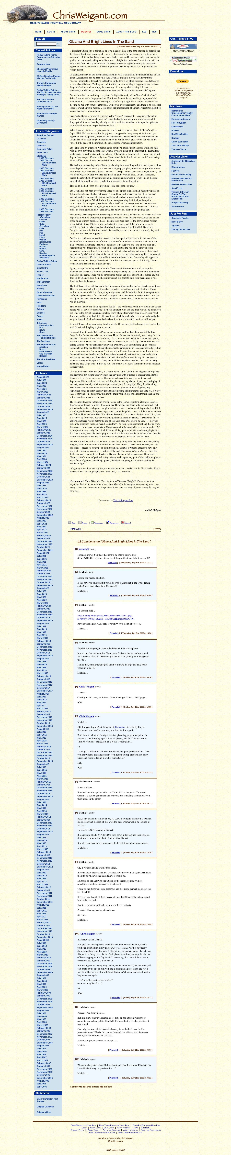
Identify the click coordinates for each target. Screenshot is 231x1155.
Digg (74, 523)
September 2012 (45, 867)
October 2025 (43, 406)
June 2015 (42, 770)
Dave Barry (177, 222)
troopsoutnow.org (179, 202)
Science (41, 313)
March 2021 (42, 568)
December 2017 (44, 682)
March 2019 (42, 638)
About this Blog (123, 1128)
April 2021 (42, 565)
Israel (42, 235)
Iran (41, 231)
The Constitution (45, 335)
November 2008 (44, 1002)
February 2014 (44, 817)
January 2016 (43, 749)
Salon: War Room (179, 142)
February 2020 (44, 606)
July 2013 (41, 837)
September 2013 (45, 831)
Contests (41, 146)
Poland (42, 246)
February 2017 (44, 711)
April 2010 (42, 952)
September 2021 (45, 550)
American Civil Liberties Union (183, 162)
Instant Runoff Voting (181, 174)
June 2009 (42, 981)
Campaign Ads (46, 325)
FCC (41, 327)
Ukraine (43, 253)
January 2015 (43, 785)
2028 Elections (46, 211)
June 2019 (42, 629)
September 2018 (45, 655)
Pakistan (43, 244)
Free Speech (45, 351)
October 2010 (43, 934)
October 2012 (43, 864)
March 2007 (42, 1060)
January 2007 (43, 1066)
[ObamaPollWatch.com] (183, 62)
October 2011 (43, 899)
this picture (119, 727)
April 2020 (42, 600)
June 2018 (42, 664)
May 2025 (41, 421)
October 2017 (43, 688)
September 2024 (45, 444)
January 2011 (43, 925)
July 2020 (41, 591)
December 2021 (44, 541)
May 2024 (41, 456)
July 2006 (41, 1084)
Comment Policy (77, 1130)
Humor (40, 275)
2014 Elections (46, 178)
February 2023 (44, 500)
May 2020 (41, 597)
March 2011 (42, 919)
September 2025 (45, 409)
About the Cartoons (111, 1130)
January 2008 (43, 1031)
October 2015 (43, 758)
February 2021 (44, 571)
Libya (42, 237)
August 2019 (43, 623)
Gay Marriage (45, 354)
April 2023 (42, 494)
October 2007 (43, 1040)
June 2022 (42, 524)
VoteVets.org (177, 206)
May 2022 (41, 527)
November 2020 (44, 579)
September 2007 (45, 1043)
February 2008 (44, 1028)
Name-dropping (44, 292)
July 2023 (41, 485)
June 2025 (42, 418)
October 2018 (43, 653)
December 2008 (44, 999)
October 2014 (43, 793)
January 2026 (43, 398)
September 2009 (45, 972)
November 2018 (44, 650)
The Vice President (46, 359)
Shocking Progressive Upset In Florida (47, 70)
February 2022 (44, 535)
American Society (45, 135)
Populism (41, 306)
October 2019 (43, 617)
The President (43, 341)
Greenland (44, 226)
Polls (39, 302)
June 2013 (42, 840)
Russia (42, 249)
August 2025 (43, 412)
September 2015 (45, 761)
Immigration (42, 278)
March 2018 (42, 673)
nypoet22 (84, 549)
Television (42, 323)
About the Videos (130, 1130)
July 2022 (41, 521)
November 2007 (44, 1037)
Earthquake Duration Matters (47, 114)
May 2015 (41, 773)
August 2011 (43, 905)
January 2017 (43, 714)
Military (40, 288)
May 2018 (41, 667)
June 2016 (42, 735)
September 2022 (45, 515)
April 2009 (42, 987)
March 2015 (42, 779)
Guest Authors (44, 264)
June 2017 (42, 699)
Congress (41, 142)
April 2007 (42, 1057)
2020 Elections (46, 191)
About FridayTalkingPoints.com (102, 1132)
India (41, 228)
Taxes (40, 319)
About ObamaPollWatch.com (130, 1132)
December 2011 (44, 893)
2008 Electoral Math (49, 164)
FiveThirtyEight (178, 123)
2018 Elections (46, 189)
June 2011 (42, 911)
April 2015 (42, 776)
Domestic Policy (45, 149)
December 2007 (44, 1034)
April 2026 (42, 389)
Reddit (85, 523)
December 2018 (44, 647)
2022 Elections (46, 199)
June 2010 (42, 946)
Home (38, 32)
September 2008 (45, 1007)
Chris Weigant (86, 686)
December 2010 (44, 928)
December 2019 (44, 612)
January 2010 (43, 961)
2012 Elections (46, 171)
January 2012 (43, 890)
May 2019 (41, 632)
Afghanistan (45, 217)
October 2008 (43, 1004)
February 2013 (44, 852)
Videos (40, 363)
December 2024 (44, 436)
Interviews (42, 285)
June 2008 (42, 1016)
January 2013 (43, 855)
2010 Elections (46, 168)
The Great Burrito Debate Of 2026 (45, 100)
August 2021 (43, 553)
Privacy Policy (93, 1130)
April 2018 (42, 670)
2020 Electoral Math (49, 194)
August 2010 (43, 940)
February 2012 (44, 887)
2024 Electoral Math (49, 204)
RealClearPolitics (179, 134)
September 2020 (45, 585)
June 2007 (42, 1051)
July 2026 (41, 380)
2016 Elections (46, 181)
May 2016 (41, 738)
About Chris (68, 32)
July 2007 (41, 1048)
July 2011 (41, 908)
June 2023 (42, 488)
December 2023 (44, 471)
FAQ (144, 32)
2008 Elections (46, 160)
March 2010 (42, 955)
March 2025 (42, 427)
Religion (43, 356)
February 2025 (44, 430)
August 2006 (43, 1081)
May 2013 (41, 843)
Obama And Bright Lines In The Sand (101, 41)
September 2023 (45, 480)
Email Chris (104, 32)
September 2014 (45, 796)
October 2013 (43, 829)
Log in (51, 32)
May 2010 (41, 949)
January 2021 (43, 573)
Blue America (178, 167)
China (42, 221)
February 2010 (44, 958)
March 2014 (42, 814)
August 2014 (43, 799)
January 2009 (43, 996)
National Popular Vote (181, 184)
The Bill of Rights (47, 338)
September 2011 (45, 902)
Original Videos (44, 1112)
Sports (40, 316)
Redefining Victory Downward (46, 121)
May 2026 (41, 386)
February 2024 (44, 465)
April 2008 (42, 1022)
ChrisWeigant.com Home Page (83, 1125)
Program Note (43, 64)
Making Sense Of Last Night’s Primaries (47, 107)
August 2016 (43, 729)
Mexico (42, 240)
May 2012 (41, 878)
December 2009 (44, 963)
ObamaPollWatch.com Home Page (146, 1125)
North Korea (45, 242)
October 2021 (43, 547)
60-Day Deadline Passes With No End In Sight (49, 77)
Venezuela (44, 258)
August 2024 (43, 447)
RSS (154, 32)
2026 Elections (46, 209)
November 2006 (44, 1072)
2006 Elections (46, 158)
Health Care (42, 271)
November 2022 (44, 509)
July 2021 (41, 556)
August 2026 (43, 377)
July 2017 (41, 697)
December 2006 (44, 1069)
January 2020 (43, 609)
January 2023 (43, 503)
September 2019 (45, 620)
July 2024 (41, 450)
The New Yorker (179, 149)
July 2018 (41, 661)
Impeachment (43, 282)
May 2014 (41, 808)
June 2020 (42, 594)
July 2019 (41, 626)
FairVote (175, 171)
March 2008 (42, 1025)
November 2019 (44, 615)
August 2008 (43, 1010)
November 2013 (44, 826)
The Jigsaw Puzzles (180, 229)
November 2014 (44, 791)
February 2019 (44, 641)
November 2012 (44, 861)
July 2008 (41, 1013)
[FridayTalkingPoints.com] (183, 49)
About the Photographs (151, 1130)
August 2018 (43, 659)
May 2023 (41, 491)
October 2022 (43, 512)
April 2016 (42, 741)
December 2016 (44, 717)
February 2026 (44, 395)
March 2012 (42, 884)
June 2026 (42, 383)
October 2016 (43, 723)
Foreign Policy (44, 215)
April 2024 (42, 459)
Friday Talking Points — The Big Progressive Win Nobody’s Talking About (49, 92)
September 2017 (45, 691)
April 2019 (42, 635)
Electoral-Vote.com (180, 119)
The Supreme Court (46, 344)
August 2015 (43, 764)
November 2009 (44, 966)
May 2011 (41, 914)
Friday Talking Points (47, 261)
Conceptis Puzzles (180, 218)
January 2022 (43, 538)
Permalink (76, 529)
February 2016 (44, 747)
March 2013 (42, 849)
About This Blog (126, 32)
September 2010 (45, 937)
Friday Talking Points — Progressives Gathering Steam (48, 57)
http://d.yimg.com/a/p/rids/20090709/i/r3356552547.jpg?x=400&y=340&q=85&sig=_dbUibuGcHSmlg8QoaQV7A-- (106, 617)
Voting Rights (43, 366)
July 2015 (41, 767)
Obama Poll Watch (45, 295)
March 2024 (42, 462)
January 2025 (43, 433)
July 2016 (41, 732)
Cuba (41, 224)
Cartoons (41, 139)
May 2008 (41, 1019)
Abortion (43, 347)
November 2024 (44, 439)
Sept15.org (176, 188)
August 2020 (43, 588)
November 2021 (44, 544)
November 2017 (44, 685)
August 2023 (43, 483)
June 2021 (42, 559)
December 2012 (44, 858)
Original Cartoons (45, 1107)
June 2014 (42, 805)
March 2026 (42, 392)
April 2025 (42, 424)
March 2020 (42, 603)
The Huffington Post (123, 500)
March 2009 (42, 990)
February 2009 (44, 993)
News (42, 330)
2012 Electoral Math (49, 174)
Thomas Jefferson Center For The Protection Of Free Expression (180, 195)
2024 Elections (46, 201)
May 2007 (41, 1054)
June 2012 (42, 875)
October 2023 (43, 477)
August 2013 (43, 834)
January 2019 (43, 644)
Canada (43, 219)
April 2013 (42, 846)
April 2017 (42, 705)
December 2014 (44, 787)
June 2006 (42, 1087)
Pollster (175, 130)
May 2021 (41, 562)
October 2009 (43, 969)
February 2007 (44, 1063)
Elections (41, 156)
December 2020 (44, 576)
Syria (41, 251)
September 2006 (45, 1078)
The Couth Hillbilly (180, 145)
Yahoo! (128, 523)
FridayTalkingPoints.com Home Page (114, 1125)
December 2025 (44, 400)
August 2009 (43, 975)
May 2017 (41, 703)
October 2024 (43, 441)
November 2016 (44, 720)
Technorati (99, 523)
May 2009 (41, 984)
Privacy (40, 309)
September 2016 (45, 726)
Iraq (41, 233)
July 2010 (41, 943)
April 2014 (42, 811)
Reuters (175, 138)
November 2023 (44, 474)
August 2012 (43, 870)
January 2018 (43, 679)
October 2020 (43, 582)
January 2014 (43, 820)
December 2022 (44, 506)
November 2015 (44, 755)
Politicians (42, 299)
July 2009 (41, 978)
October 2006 (43, 1075)
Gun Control (42, 268)
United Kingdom (47, 255)
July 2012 (41, 873)
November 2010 (44, 931)
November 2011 (44, 896)
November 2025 (44, 403)
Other (42, 332)
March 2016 (42, 743)
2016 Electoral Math (49, 184)
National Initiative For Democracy (181, 179)
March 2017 (42, 708)
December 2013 (44, 823)
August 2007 (43, 1046)
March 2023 (42, 497)
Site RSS (145, 1128)
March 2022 (42, 532)
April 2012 (42, 881)
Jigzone (175, 226)
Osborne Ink (177, 127)
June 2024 (42, 453)
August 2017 (43, 694)
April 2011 (42, 917)
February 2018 (44, 676)
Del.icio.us (114, 523)
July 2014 (41, 802)
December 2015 (44, 752)
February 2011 (44, 922)
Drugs (42, 349)
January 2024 (43, 468)
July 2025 (41, 415)
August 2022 (43, 518)
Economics (42, 152)
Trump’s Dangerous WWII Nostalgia (46, 84)
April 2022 (42, 529)
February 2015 (44, 782)
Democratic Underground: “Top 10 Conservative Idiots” (182, 113)
